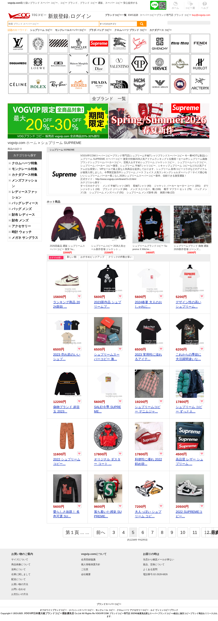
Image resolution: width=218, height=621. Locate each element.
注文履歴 (176, 23)
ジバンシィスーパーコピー (81, 610)
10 (182, 532)
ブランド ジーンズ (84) (115, 189)
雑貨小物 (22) (167, 192)
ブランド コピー (182, 15)
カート (203, 23)
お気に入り (190, 23)
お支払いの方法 (19, 594)
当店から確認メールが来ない (158, 559)
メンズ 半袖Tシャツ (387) (116, 185)
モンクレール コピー (105, 610)
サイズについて (19, 559)
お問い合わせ (18, 589)
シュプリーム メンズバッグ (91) (106, 192)
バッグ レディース (25, 203)
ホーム (31, 143)
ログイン (80, 16)
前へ (100, 532)
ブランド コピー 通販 (91, 2)
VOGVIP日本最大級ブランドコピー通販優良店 (49, 613)
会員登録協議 (88, 559)
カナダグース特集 (24, 174)
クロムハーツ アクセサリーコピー (133, 610)
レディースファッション (24, 194)
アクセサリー (21, 226)
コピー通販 (190, 10)
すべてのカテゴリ (90, 185)
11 (194, 532)
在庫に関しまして (20, 574)
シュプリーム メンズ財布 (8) (142, 192)
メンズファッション (24, 183)
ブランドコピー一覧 (116, 15)
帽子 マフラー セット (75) (178, 189)
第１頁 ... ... (77, 532)
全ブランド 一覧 (109, 98)
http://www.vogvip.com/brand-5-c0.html (115, 179)
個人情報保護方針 (90, 564)
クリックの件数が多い (120, 256)
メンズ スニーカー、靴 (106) (145, 189)
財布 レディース (23, 214)
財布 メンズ (20, 220)
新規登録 (58, 16)
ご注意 (84, 569)
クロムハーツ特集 (24, 163)
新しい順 (71, 256)
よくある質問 (150, 569)
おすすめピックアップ (92, 256)
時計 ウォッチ (22, 232)
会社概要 (86, 574)
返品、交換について (154, 564)
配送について (18, 579)
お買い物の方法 (19, 584)
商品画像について (20, 564)
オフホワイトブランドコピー (53, 610)
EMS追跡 (133, 15)
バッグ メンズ (22, 209)
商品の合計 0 (15, 148)
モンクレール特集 (24, 169)
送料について (18, 569)
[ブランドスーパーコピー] (27, 16)
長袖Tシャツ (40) (142, 185)
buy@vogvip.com (201, 15)
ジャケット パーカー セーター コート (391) (177, 185)
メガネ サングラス (25, 237)
